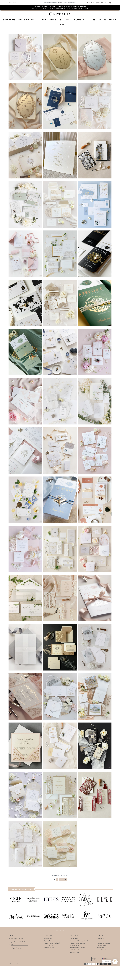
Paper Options (74, 945)
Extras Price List (49, 947)
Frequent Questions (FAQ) (52, 943)
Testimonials (100, 947)
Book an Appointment (103, 943)
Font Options (74, 938)
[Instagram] (87, 2)
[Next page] (65, 879)
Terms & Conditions (102, 950)
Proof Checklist (48, 945)
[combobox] (25, 2)
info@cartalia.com (16, 948)
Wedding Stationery (26, 20)
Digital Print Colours (76, 950)
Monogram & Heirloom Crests (79, 941)
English (97, 2)
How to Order (48, 938)
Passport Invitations (47, 20)
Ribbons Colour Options (77, 943)
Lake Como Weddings (97, 20)
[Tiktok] (91, 2)
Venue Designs (79, 20)
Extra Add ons (74, 952)
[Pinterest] (89, 2)
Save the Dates (9, 20)
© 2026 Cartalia (14, 964)
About (98, 941)
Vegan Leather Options (77, 947)
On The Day (64, 20)
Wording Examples (49, 941)
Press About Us (101, 945)
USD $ (103, 2)
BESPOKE (112, 20)
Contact (59, 24)
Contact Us (100, 938)
